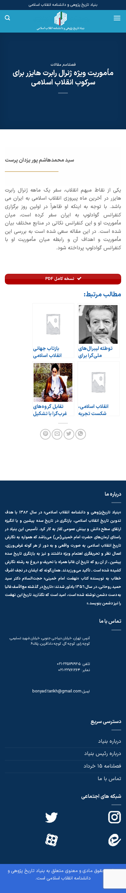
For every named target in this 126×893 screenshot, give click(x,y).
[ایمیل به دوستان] (57, 434)
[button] (117, 18)
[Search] (7, 18)
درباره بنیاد (109, 741)
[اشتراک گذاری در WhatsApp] (80, 434)
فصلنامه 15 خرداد (102, 766)
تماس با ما (109, 779)
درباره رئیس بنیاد (102, 754)
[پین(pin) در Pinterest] (45, 434)
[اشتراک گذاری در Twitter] (69, 434)
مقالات (55, 65)
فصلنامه (69, 65)
